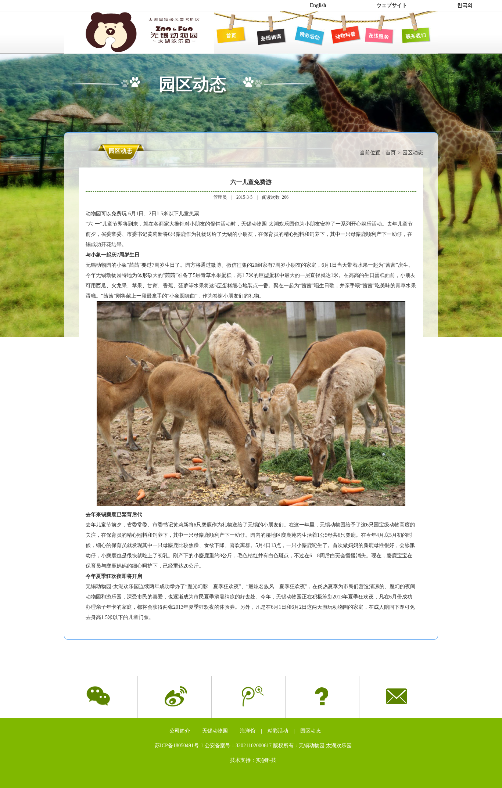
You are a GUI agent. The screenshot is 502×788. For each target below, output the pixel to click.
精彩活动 (278, 731)
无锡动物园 (215, 731)
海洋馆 (247, 731)
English (318, 5)
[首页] (230, 35)
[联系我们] (414, 35)
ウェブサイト (391, 5)
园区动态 (310, 731)
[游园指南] (267, 35)
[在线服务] (377, 35)
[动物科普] (340, 35)
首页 (391, 152)
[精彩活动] (303, 35)
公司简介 (179, 731)
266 (285, 197)
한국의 (465, 5)
